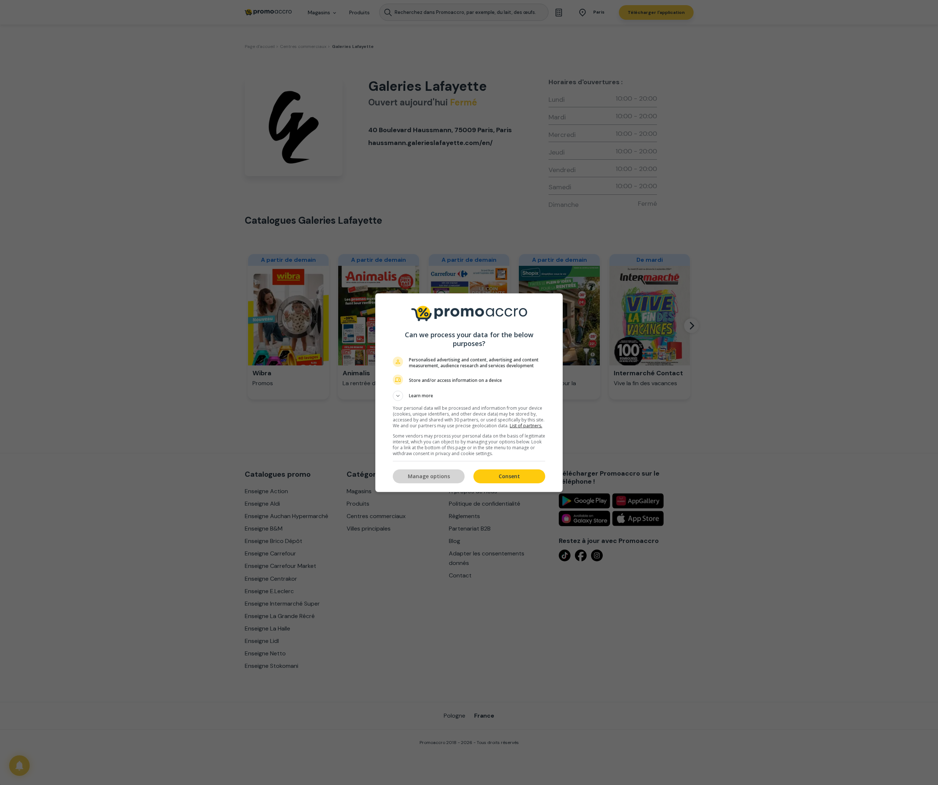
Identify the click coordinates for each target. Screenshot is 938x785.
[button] (469, 396)
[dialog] (469, 392)
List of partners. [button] (526, 426)
